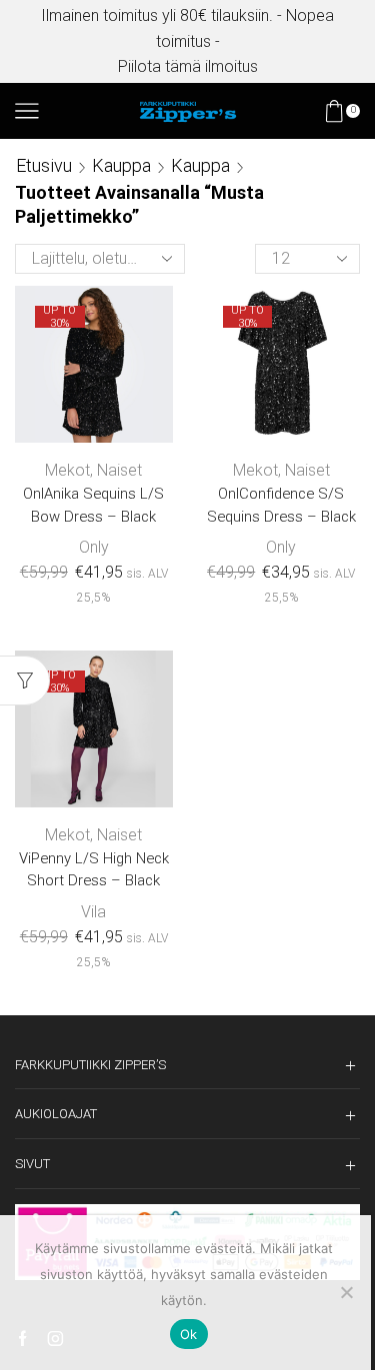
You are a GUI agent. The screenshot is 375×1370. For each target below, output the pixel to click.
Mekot (67, 470)
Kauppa (121, 165)
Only (94, 547)
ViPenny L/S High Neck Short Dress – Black (94, 869)
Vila (93, 911)
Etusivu (44, 165)
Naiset (119, 470)
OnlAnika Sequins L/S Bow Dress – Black (93, 505)
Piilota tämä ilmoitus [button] (188, 66)
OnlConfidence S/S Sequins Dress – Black (281, 505)
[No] (346, 1292)
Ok (189, 1334)
